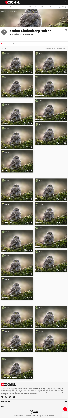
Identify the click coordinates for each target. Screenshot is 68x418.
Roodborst (39, 246)
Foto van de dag (55, 7)
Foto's (3, 43)
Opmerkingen (17, 43)
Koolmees (5, 274)
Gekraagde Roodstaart (10, 72)
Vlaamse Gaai (7, 199)
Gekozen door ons (15, 7)
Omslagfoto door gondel (9, 11)
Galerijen (64, 7)
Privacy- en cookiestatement (45, 416)
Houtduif (5, 170)
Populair (25, 7)
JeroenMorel (22, 34)
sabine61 (30, 34)
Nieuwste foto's (34, 7)
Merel (4, 250)
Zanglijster (6, 123)
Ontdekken (4, 7)
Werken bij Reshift (30, 416)
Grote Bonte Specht (9, 349)
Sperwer (38, 326)
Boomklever (39, 95)
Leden (9, 43)
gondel (14, 34)
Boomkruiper (7, 95)
